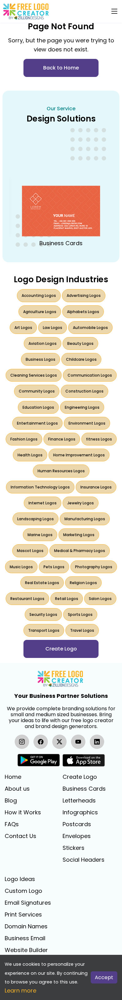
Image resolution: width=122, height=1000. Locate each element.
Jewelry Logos (80, 503)
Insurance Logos (96, 487)
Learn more (20, 990)
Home (13, 777)
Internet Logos (42, 503)
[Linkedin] (97, 742)
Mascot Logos (30, 550)
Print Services (23, 914)
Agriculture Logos (39, 311)
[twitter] (59, 742)
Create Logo (80, 777)
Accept (104, 977)
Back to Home (61, 67)
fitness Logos (99, 439)
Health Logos (30, 455)
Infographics (80, 812)
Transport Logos (43, 630)
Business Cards (84, 789)
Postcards (77, 824)
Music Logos (21, 566)
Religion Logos (83, 582)
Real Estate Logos (42, 582)
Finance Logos (61, 439)
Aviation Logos (42, 343)
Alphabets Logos (83, 311)
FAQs (12, 824)
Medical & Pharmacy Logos (79, 550)
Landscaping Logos (35, 518)
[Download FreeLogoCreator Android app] (39, 760)
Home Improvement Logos (79, 455)
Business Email (25, 938)
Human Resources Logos (61, 471)
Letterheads (79, 800)
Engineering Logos (82, 407)
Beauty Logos (80, 343)
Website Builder (26, 950)
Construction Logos (84, 391)
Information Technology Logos (40, 487)
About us (17, 789)
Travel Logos (82, 630)
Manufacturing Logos (84, 518)
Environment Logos (87, 423)
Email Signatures (28, 903)
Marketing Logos (78, 534)
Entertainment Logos (37, 423)
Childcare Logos (81, 359)
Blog (11, 800)
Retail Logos (66, 598)
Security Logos (43, 614)
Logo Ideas (20, 879)
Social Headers (83, 860)
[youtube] (78, 742)
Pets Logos (53, 566)
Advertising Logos (84, 295)
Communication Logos (90, 375)
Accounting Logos (39, 295)
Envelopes (77, 836)
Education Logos (38, 407)
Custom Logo (23, 891)
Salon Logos (100, 598)
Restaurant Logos (27, 598)
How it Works (23, 812)
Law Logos (52, 327)
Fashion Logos (24, 439)
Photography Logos (93, 566)
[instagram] (22, 742)
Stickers (73, 848)
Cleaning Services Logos (33, 375)
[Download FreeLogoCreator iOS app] (83, 760)
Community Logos (37, 391)
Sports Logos (80, 614)
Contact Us (20, 836)
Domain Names (26, 926)
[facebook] (40, 742)
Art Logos (23, 327)
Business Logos (40, 359)
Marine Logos (40, 534)
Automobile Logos (90, 327)
